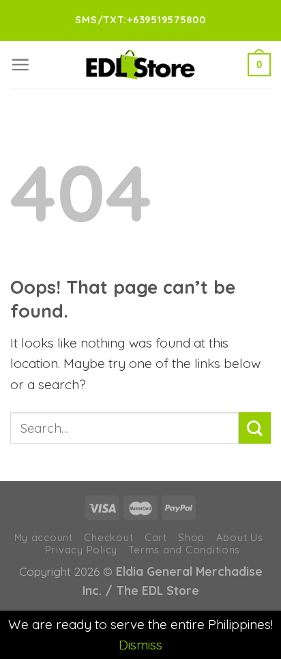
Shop (191, 537)
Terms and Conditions (184, 549)
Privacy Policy (81, 549)
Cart (156, 537)
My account (43, 537)
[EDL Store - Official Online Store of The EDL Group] (140, 65)
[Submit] (255, 428)
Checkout (108, 537)
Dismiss (140, 645)
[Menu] (20, 64)
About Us (239, 537)
